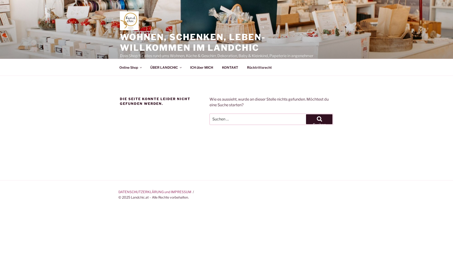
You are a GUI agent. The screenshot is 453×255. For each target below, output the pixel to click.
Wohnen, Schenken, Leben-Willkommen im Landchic (193, 42)
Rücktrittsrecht (259, 67)
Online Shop (128, 67)
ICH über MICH (201, 67)
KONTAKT (230, 67)
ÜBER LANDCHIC (164, 67)
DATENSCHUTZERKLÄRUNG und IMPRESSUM (154, 192)
